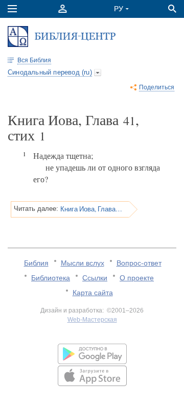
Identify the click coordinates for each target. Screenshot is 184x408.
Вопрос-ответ (139, 263)
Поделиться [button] (156, 87)
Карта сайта (93, 293)
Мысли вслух (82, 263)
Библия (36, 263)
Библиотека (50, 278)
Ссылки (94, 278)
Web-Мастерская (92, 319)
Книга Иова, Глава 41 (91, 208)
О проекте (137, 278)
